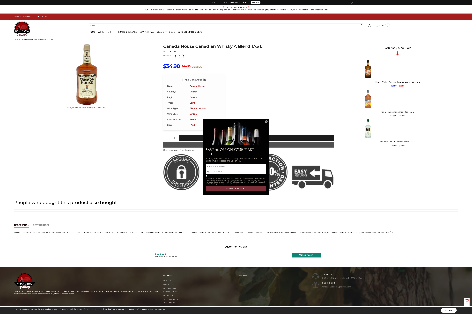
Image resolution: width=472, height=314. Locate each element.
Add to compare (171, 150)
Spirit (111, 32)
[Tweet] (179, 56)
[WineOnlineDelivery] (22, 28)
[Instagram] (46, 16)
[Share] (175, 56)
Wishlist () (27, 16)
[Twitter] (38, 16)
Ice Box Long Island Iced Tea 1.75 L (397, 112)
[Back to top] (467, 306)
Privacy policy (169, 288)
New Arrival (146, 32)
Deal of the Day (165, 32)
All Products (169, 303)
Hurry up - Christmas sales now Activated (229, 2)
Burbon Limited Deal (189, 32)
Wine (101, 32)
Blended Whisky (198, 108)
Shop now (255, 2)
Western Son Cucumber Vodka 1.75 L (397, 142)
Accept (448, 310)
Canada (194, 92)
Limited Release (127, 32)
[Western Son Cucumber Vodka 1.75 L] (368, 150)
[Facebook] (42, 16)
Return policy (169, 295)
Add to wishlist (188, 150)
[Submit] (361, 25)
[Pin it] (183, 56)
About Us (167, 281)
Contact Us (168, 284)
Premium (194, 119)
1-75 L (192, 125)
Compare (17, 16)
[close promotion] (352, 2)
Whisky (193, 114)
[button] (165, 138)
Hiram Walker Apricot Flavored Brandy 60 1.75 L (397, 82)
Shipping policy (170, 292)
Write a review (306, 255)
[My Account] (369, 25)
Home (92, 32)
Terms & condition (171, 299)
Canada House (197, 86)
